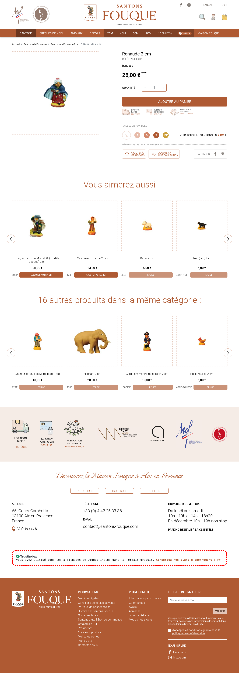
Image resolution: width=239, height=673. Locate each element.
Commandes (137, 602)
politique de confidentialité (188, 633)
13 (165, 135)
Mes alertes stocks (140, 619)
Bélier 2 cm (147, 258)
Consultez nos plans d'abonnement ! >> (188, 559)
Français (207, 4)
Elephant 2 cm (92, 374)
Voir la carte (27, 528)
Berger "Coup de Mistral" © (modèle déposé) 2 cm (37, 260)
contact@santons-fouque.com (110, 526)
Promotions (85, 628)
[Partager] (215, 154)
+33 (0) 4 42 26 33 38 (102, 510)
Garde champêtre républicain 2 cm (147, 374)
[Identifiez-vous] (214, 16)
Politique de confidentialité (94, 607)
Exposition (85, 491)
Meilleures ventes (88, 636)
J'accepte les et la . (196, 631)
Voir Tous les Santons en (202, 135)
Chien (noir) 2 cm (202, 258)
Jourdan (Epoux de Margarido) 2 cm (37, 374)
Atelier (154, 491)
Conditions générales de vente (96, 602)
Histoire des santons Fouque (95, 611)
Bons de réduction (140, 615)
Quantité (128, 87)
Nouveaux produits (89, 632)
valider (220, 611)
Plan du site (85, 640)
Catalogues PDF (88, 624)
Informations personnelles (145, 598)
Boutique (119, 491)
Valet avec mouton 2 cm (92, 258)
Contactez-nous (88, 645)
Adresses (134, 611)
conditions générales (201, 630)
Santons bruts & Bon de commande (100, 619)
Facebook (179, 652)
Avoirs (133, 607)
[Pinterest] (222, 154)
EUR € (223, 4)
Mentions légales (88, 598)
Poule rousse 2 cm (201, 374)
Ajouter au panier (174, 102)
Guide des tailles (88, 615)
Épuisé (150, 275)
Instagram (179, 657)
